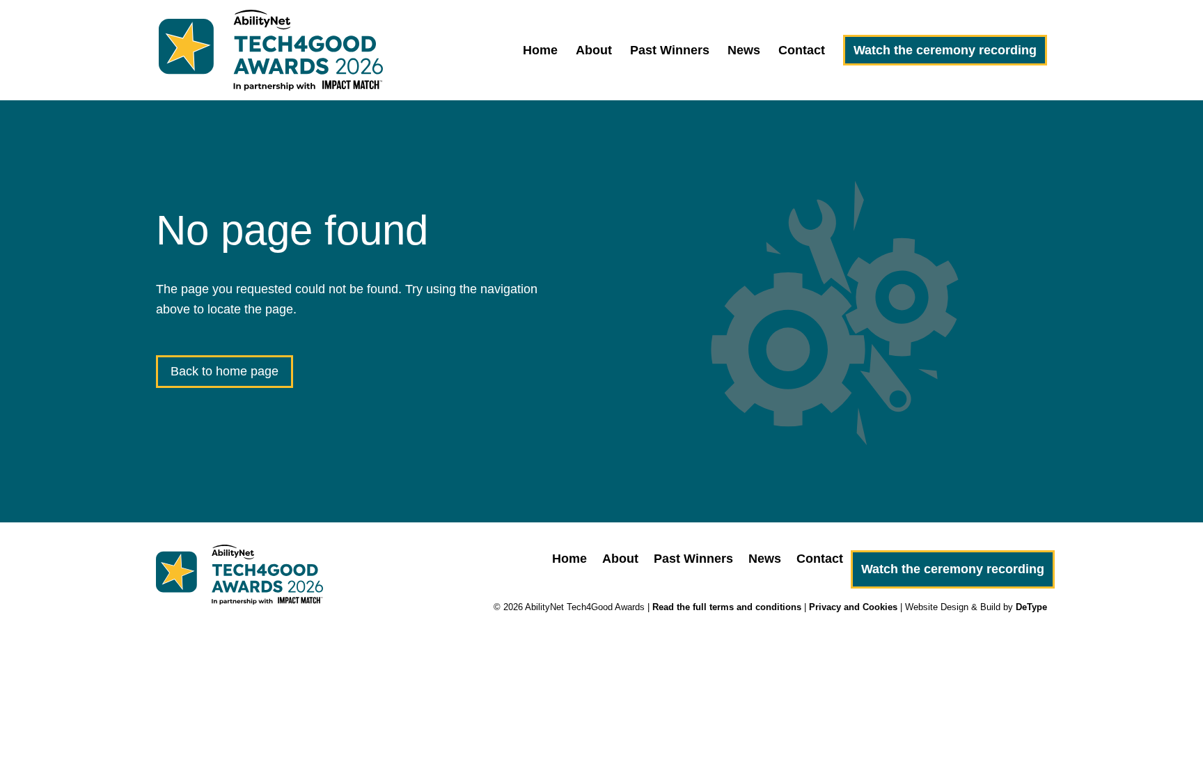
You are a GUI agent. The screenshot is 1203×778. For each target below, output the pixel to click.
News (744, 51)
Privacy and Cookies (853, 607)
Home (540, 51)
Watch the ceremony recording (945, 50)
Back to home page (224, 371)
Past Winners (669, 51)
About (594, 51)
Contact (801, 51)
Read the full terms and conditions (726, 607)
